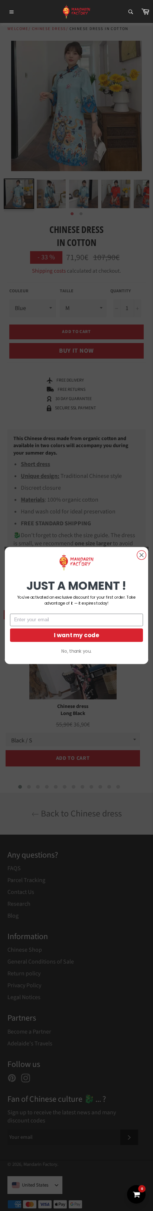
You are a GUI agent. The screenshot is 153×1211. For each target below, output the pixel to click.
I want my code (76, 635)
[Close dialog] (141, 554)
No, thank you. (76, 651)
